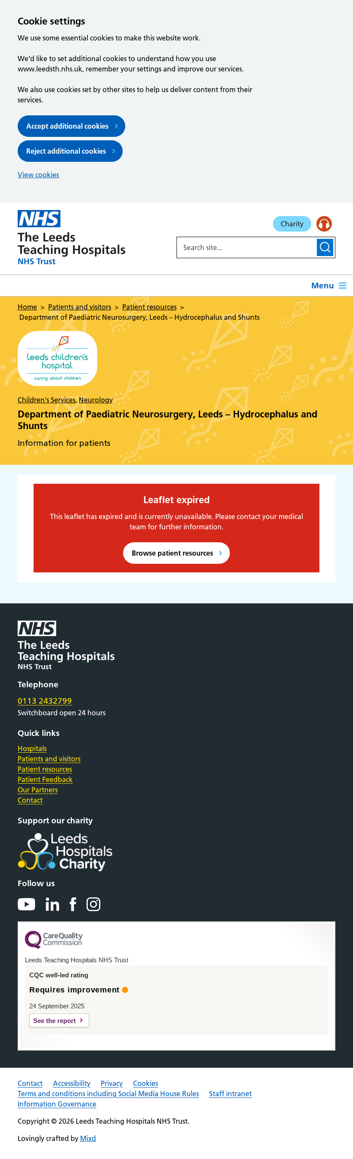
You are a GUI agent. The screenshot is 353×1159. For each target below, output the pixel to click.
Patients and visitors (49, 758)
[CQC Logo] (54, 946)
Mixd (88, 1138)
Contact (30, 800)
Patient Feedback (45, 779)
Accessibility (71, 1083)
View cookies (38, 174)
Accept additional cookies (67, 126)
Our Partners (38, 789)
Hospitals (32, 748)
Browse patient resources (172, 553)
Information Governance (57, 1104)
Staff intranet (230, 1093)
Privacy (112, 1083)
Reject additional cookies (66, 151)
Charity (292, 223)
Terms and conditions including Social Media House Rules (108, 1093)
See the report (54, 1020)
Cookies (145, 1083)
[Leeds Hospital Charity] (79, 852)
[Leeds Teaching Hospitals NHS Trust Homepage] (71, 237)
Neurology (96, 400)
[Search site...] (246, 247)
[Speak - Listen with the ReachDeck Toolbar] (324, 224)
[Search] (325, 247)
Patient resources (45, 769)
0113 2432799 (45, 701)
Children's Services (46, 400)
